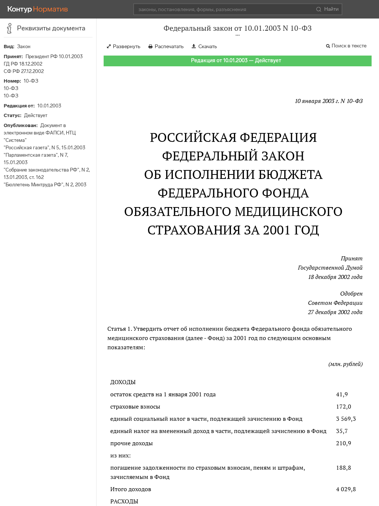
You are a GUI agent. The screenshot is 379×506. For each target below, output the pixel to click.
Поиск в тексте (349, 46)
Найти (331, 9)
